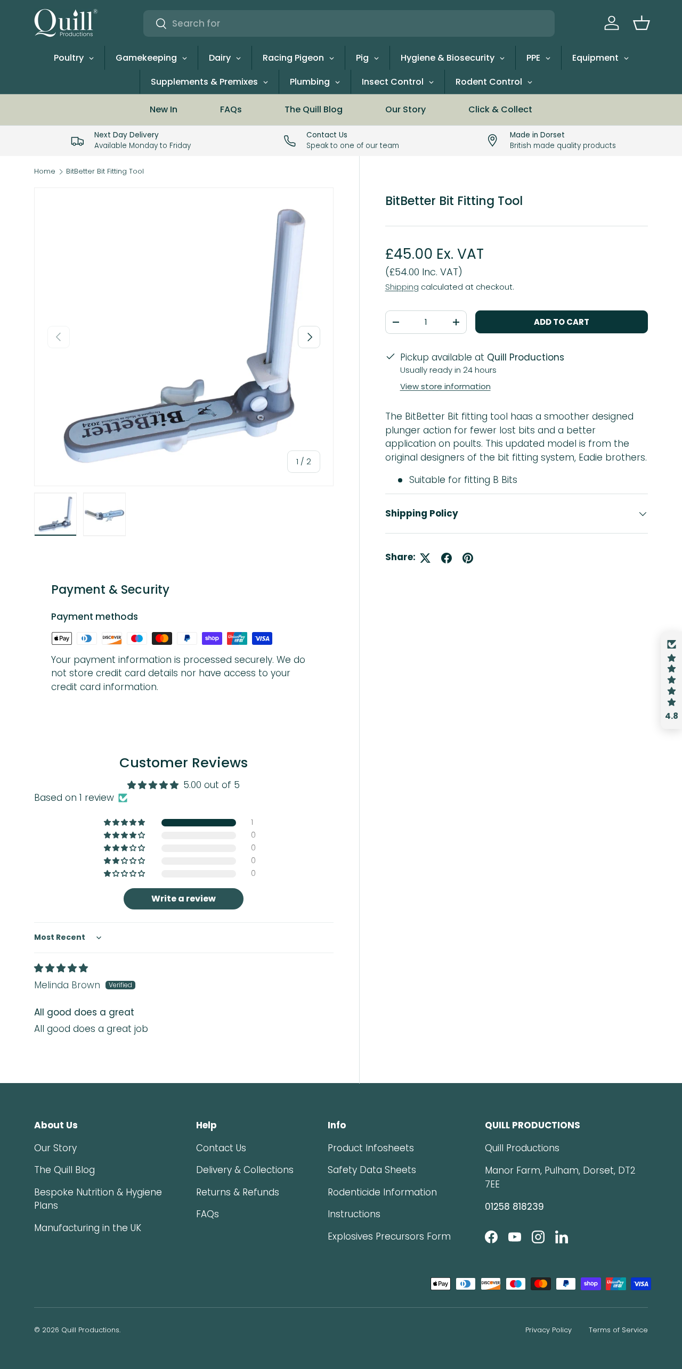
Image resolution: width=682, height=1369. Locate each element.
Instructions (354, 1214)
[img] (61, 968)
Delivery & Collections (245, 1169)
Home (44, 171)
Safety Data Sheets (372, 1169)
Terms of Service (618, 1329)
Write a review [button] (183, 898)
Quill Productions (90, 1329)
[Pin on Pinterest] (467, 558)
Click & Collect (500, 109)
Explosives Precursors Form (389, 1236)
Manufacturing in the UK (87, 1228)
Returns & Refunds (237, 1192)
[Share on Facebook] (446, 558)
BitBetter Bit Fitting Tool (105, 171)
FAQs (231, 109)
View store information (445, 386)
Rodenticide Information (382, 1192)
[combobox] (349, 23)
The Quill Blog (314, 109)
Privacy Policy (548, 1329)
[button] (641, 23)
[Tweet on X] (425, 558)
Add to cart (561, 321)
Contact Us (221, 1148)
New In (163, 109)
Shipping (402, 286)
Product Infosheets (371, 1148)
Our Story (405, 109)
